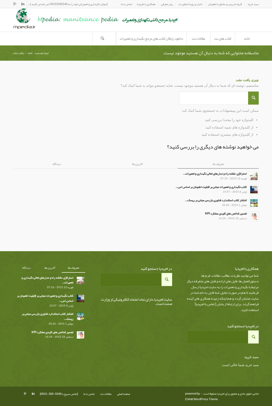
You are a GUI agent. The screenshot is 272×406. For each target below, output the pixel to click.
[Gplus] (15, 4)
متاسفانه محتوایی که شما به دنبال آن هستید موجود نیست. (211, 53)
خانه (30, 53)
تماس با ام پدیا (205, 304)
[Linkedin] (23, 4)
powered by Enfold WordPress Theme (201, 396)
